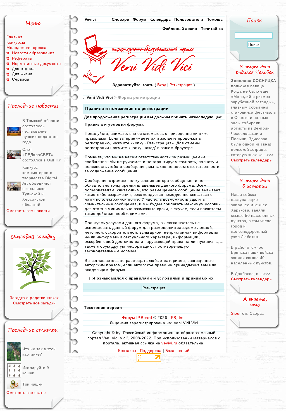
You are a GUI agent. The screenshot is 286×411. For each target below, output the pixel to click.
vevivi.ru (169, 343)
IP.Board (144, 317)
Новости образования (33, 53)
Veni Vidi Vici (100, 97)
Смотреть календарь (251, 160)
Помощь (214, 19)
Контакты (127, 350)
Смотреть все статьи (26, 392)
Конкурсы (15, 42)
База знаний (177, 350)
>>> (270, 154)
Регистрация (181, 85)
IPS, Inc (177, 317)
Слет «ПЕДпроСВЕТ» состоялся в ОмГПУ (41, 154)
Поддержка (151, 350)
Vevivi (90, 19)
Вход (161, 85)
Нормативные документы (36, 63)
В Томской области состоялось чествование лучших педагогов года (40, 131)
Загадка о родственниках (34, 297)
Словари (120, 19)
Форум (139, 19)
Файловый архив (180, 28)
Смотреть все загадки (34, 303)
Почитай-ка (212, 28)
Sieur (236, 313)
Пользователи (188, 19)
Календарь (160, 19)
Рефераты (22, 58)
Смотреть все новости (28, 210)
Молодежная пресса (26, 47)
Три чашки (32, 384)
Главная (14, 37)
